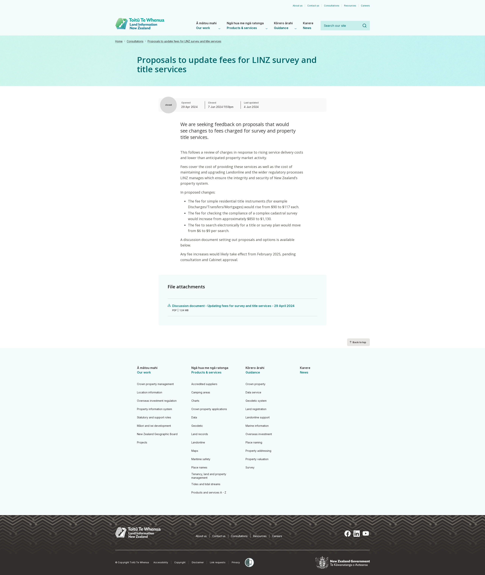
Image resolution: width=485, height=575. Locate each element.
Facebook (347, 534)
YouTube (365, 534)
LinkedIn (356, 534)
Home (119, 41)
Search (364, 25)
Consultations (135, 41)
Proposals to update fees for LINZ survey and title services (184, 41)
